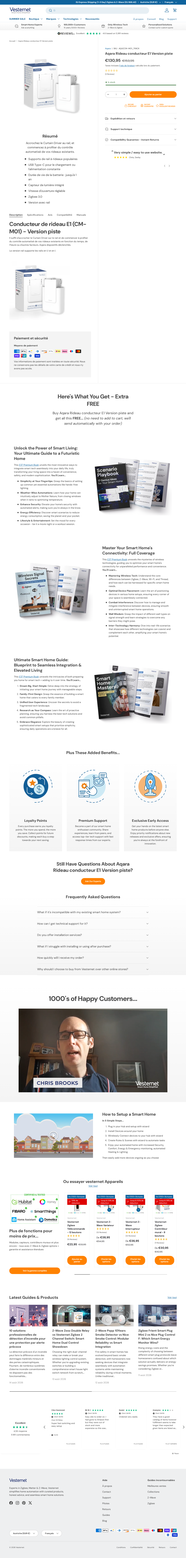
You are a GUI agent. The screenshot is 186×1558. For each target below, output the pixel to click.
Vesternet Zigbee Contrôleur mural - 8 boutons (161, 1228)
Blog (161, 19)
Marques (51, 18)
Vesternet (20, 1547)
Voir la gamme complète (35, 1270)
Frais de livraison (127, 65)
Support (172, 19)
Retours (106, 1509)
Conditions (121, 1547)
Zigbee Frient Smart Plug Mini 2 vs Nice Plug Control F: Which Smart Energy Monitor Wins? (156, 1337)
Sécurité (150, 1547)
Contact (106, 1491)
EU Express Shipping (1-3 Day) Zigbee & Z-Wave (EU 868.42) (106, 2)
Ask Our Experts (93, 881)
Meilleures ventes (156, 1486)
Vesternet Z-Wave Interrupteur (133, 1225)
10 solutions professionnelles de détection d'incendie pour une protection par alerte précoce (27, 1339)
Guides (106, 1515)
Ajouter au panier (153, 94)
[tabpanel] (50, 272)
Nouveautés (92, 18)
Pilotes (105, 1503)
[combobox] (97, 10)
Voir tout (93, 1185)
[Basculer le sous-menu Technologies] (81, 19)
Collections (153, 1491)
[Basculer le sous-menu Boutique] (41, 19)
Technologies (70, 18)
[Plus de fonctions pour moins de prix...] (34, 1208)
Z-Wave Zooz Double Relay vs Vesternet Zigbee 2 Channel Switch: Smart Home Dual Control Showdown (70, 1339)
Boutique (34, 18)
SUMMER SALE (17, 18)
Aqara (108, 48)
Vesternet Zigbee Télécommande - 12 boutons (76, 1227)
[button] (175, 10)
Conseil (151, 19)
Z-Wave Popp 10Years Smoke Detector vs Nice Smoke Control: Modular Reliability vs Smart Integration (112, 1339)
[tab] (16, 215)
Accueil (12, 41)
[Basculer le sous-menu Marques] (58, 19)
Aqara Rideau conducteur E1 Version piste (35, 41)
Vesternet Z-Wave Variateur (105, 1223)
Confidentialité (136, 1547)
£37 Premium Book (29, 464)
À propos (138, 19)
